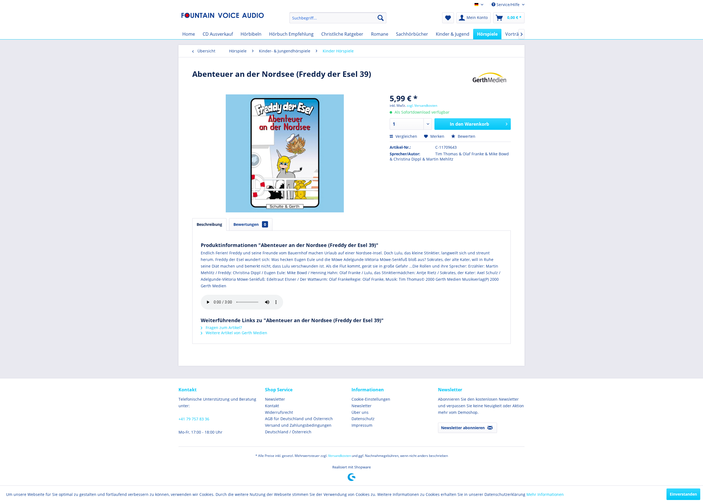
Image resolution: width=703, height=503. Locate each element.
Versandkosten (339, 455)
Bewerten (466, 136)
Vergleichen (405, 136)
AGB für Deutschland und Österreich (299, 418)
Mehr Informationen (545, 494)
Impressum (362, 425)
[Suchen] (380, 17)
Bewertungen (249, 224)
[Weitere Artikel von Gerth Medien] (489, 79)
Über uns (360, 412)
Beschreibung (209, 224)
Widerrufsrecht (279, 412)
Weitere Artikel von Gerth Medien (236, 332)
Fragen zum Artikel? (223, 327)
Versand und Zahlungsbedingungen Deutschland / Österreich (298, 428)
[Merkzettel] (448, 17)
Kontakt (272, 405)
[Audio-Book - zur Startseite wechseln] (222, 19)
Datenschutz (363, 418)
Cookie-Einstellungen (371, 399)
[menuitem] (337, 17)
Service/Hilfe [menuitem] (508, 4)
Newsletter (275, 399)
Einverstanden (683, 494)
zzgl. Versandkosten (422, 105)
